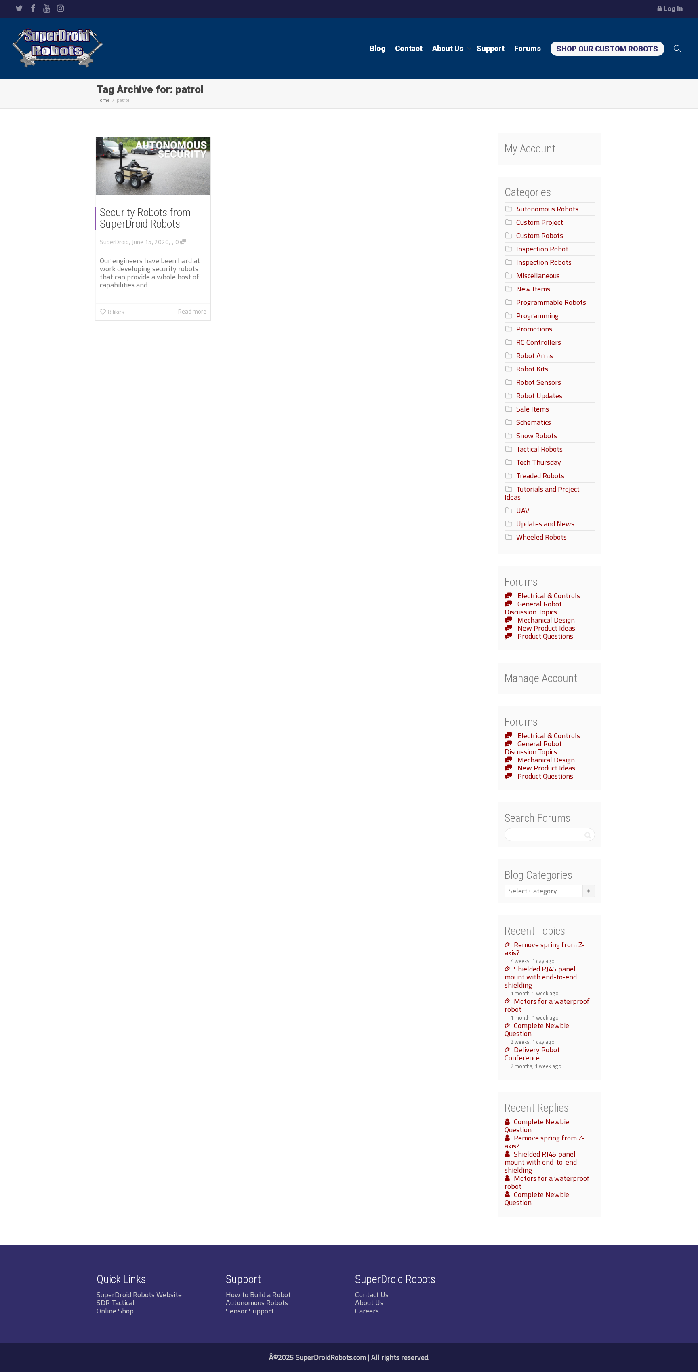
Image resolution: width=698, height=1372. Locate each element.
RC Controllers (538, 342)
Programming (537, 315)
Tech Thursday (538, 462)
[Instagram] (60, 8)
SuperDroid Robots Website (139, 1294)
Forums (527, 48)
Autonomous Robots (547, 208)
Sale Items (532, 408)
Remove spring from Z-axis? (545, 948)
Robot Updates (539, 395)
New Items (533, 288)
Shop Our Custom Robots (607, 48)
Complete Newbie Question (537, 1029)
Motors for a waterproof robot (547, 1005)
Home (103, 100)
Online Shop (115, 1310)
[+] (153, 166)
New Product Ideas (545, 628)
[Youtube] (46, 8)
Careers (367, 1310)
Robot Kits (532, 368)
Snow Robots (536, 435)
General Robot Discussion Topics (533, 607)
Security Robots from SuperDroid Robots (145, 218)
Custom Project (539, 222)
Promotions (534, 328)
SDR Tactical (116, 1302)
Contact (409, 48)
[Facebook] (33, 8)
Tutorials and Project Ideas (542, 492)
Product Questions (544, 636)
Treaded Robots (540, 475)
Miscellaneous (538, 275)
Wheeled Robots (541, 537)
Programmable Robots (551, 302)
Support (491, 48)
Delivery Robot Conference (532, 1053)
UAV (522, 510)
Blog (377, 48)
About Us (448, 48)
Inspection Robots (544, 262)
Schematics (533, 422)
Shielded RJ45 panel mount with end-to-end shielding (541, 976)
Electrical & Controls (548, 595)
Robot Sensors (538, 382)
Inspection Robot (542, 248)
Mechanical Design (545, 619)
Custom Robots (539, 235)
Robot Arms (534, 355)
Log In (673, 9)
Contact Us (372, 1294)
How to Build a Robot (258, 1294)
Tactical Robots (539, 448)
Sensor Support (250, 1310)
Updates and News (545, 523)
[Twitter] (19, 8)
